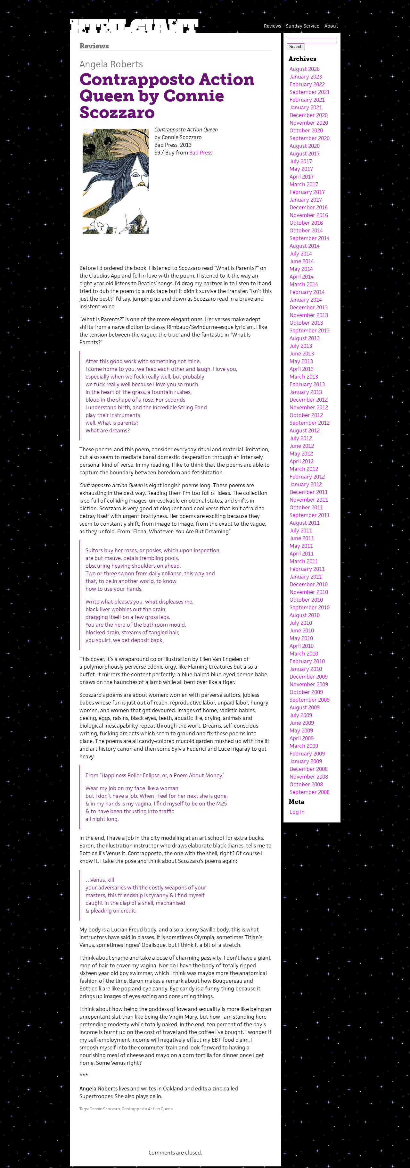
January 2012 (306, 484)
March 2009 (304, 745)
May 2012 (301, 453)
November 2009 (309, 684)
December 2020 (309, 115)
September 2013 (310, 330)
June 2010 (302, 630)
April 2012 (302, 461)
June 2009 (302, 722)
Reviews (272, 26)
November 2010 (309, 592)
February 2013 (307, 384)
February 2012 (307, 476)
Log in (297, 811)
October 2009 (306, 692)
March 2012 (304, 468)
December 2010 (309, 584)
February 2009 (307, 753)
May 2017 (301, 168)
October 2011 (306, 507)
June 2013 (302, 353)
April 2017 (302, 176)
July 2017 (301, 161)
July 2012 (301, 438)
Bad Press (200, 152)
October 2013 (306, 322)
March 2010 (304, 653)
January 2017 (306, 199)
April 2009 (302, 738)
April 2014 (302, 276)
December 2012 (309, 399)
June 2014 (302, 261)
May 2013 (301, 361)
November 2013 (309, 315)
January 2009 (306, 761)
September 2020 (310, 138)
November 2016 (309, 215)
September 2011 (310, 515)
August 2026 (305, 68)
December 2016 (309, 207)
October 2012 (306, 415)
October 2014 (306, 230)
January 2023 (306, 76)
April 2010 (302, 645)
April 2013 (302, 368)
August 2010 (305, 615)
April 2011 (302, 553)
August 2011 (305, 522)
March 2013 (304, 376)
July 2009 (301, 715)
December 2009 (309, 676)
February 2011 (307, 568)
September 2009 (310, 699)
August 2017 (305, 153)
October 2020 (306, 130)
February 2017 (307, 192)
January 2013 (306, 392)
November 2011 (309, 499)
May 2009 (301, 730)
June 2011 (302, 538)
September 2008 (310, 792)
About (331, 26)
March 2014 (304, 284)
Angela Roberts (111, 64)
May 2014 (301, 268)
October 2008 (306, 784)
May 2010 (301, 638)
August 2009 (305, 707)
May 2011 (301, 545)
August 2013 (305, 338)
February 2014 (307, 292)
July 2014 (301, 253)
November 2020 (309, 122)
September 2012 (310, 422)
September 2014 (310, 238)
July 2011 (301, 530)
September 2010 (310, 607)
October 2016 (306, 222)
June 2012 (302, 445)
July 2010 (301, 622)
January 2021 (306, 107)
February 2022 (307, 84)
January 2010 (306, 668)
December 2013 (309, 307)
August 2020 (305, 145)
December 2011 (309, 492)
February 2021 (307, 99)
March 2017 (304, 184)
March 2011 (304, 561)
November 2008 (309, 776)
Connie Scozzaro (105, 1109)
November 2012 (309, 407)
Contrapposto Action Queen (147, 1109)
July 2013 (301, 345)
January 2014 (306, 299)
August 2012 (305, 430)
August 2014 (305, 245)
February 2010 (307, 661)
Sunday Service (302, 26)
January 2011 (306, 576)
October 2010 (306, 599)
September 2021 (310, 92)
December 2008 (309, 768)
